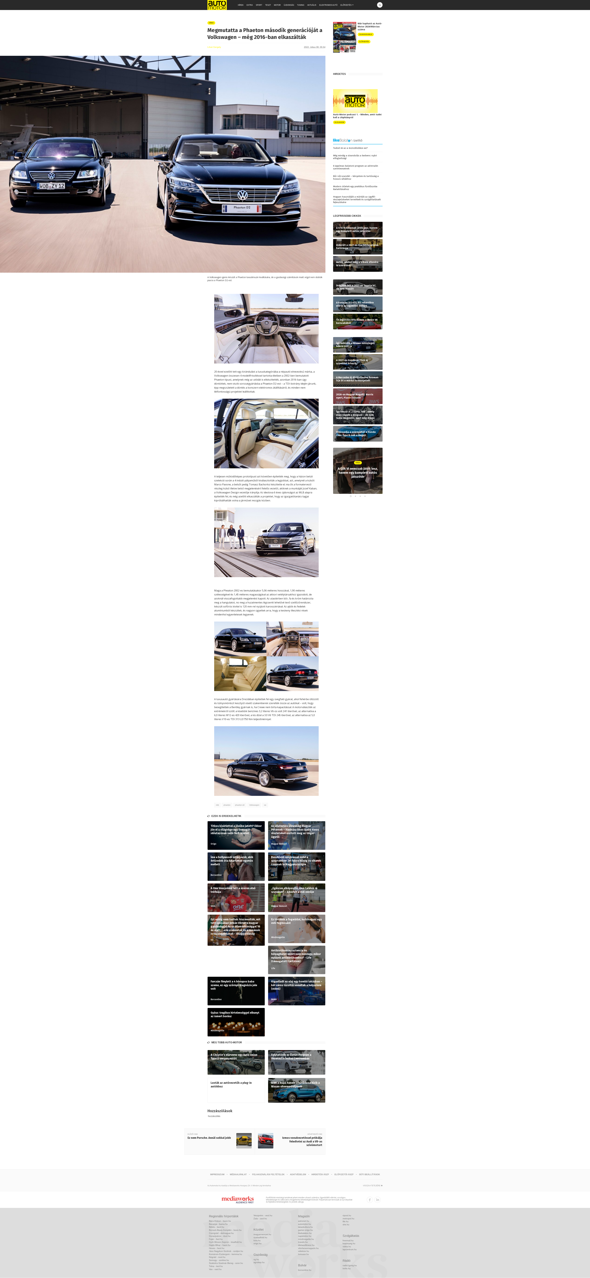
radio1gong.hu (350, 1265)
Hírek (241, 5)
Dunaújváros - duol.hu (219, 1236)
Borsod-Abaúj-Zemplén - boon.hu (225, 1230)
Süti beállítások (369, 1174)
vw (265, 805)
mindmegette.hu (306, 1239)
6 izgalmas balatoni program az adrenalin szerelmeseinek (355, 167)
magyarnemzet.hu (262, 1234)
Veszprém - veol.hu (263, 1215)
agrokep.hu (259, 1262)
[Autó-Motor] (217, 5)
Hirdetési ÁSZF (320, 1174)
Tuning (300, 5)
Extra (250, 5)
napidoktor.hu (304, 1236)
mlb (217, 805)
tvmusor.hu (303, 1254)
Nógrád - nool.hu (217, 1257)
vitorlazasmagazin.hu (308, 1248)
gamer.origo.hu (305, 1230)
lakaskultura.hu (305, 1227)
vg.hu (256, 1259)
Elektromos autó (328, 5)
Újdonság (289, 5)
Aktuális (311, 5)
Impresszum (217, 1174)
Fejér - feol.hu (216, 1239)
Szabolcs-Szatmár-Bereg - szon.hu (226, 1263)
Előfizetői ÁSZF (344, 1174)
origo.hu (258, 1243)
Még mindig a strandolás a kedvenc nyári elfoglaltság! (355, 157)
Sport (259, 5)
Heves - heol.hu (216, 1248)
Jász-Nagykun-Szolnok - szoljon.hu (226, 1251)
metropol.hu (348, 1218)
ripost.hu (347, 1215)
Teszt (268, 5)
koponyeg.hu (349, 1243)
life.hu (345, 1221)
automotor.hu (304, 1224)
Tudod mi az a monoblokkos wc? (350, 148)
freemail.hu (348, 1240)
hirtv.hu (257, 1240)
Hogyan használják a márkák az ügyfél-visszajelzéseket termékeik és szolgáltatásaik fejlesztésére (357, 199)
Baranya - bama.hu (218, 1224)
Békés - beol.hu (216, 1227)
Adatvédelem (298, 1174)
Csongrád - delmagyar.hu (221, 1233)
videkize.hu (303, 1251)
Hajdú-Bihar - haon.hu (219, 1245)
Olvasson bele (365, 34)
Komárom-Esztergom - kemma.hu (225, 1254)
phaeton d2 (240, 805)
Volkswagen (254, 805)
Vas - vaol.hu (215, 1269)
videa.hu (347, 1246)
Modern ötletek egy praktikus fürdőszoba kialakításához (355, 188)
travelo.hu (303, 1242)
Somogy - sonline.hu (219, 1260)
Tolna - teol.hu (216, 1266)
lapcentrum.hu (350, 1249)
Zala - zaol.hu (260, 1218)
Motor (277, 5)
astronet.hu (303, 1221)
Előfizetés (346, 5)
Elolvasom (339, 122)
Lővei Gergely (214, 47)
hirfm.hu (347, 1268)
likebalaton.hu (305, 1233)
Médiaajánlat (238, 1174)
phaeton (227, 805)
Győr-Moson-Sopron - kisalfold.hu (225, 1242)
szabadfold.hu (260, 1237)
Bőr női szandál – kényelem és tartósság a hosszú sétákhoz (356, 177)
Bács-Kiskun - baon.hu (220, 1221)
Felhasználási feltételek (268, 1174)
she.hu (346, 1224)
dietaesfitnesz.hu (306, 1245)
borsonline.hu (304, 1270)
